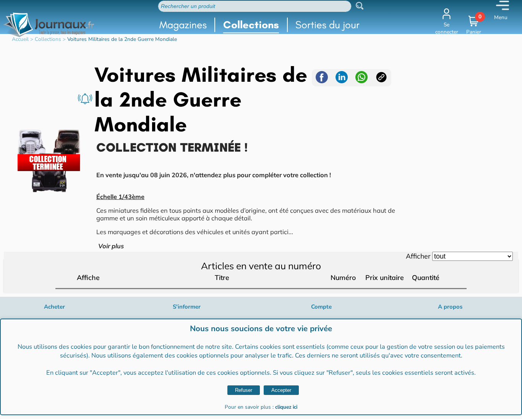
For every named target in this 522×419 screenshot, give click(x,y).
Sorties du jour (327, 24)
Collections (251, 24)
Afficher (418, 256)
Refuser (243, 390)
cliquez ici (286, 407)
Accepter (281, 390)
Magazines (183, 24)
